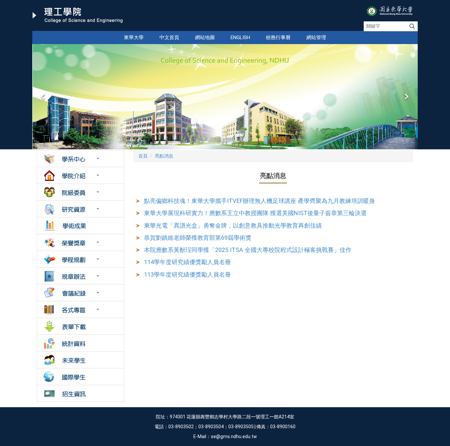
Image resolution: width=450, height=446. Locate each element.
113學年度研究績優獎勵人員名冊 (187, 274)
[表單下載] (80, 326)
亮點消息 (164, 156)
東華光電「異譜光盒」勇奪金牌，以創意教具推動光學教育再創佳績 (233, 225)
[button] (43, 96)
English (240, 37)
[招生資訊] (80, 393)
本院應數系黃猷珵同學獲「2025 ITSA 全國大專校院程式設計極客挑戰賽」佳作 (248, 249)
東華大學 (134, 37)
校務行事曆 (278, 37)
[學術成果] (80, 225)
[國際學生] (80, 376)
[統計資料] (80, 343)
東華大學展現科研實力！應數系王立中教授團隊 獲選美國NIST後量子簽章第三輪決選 (255, 213)
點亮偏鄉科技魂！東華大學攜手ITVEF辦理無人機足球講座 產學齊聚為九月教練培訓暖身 (259, 200)
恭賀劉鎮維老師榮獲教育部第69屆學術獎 (197, 237)
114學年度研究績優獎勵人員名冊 (187, 262)
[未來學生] (80, 360)
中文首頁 (169, 37)
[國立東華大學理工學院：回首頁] (77, 15)
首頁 (143, 156)
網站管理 (316, 37)
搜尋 (412, 26)
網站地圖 (205, 37)
